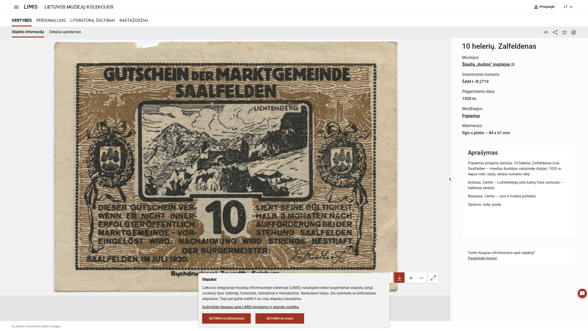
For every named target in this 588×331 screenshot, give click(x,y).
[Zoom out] (421, 277)
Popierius (471, 115)
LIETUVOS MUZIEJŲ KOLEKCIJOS (79, 7)
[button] (195, 308)
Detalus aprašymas (65, 32)
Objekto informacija (28, 32)
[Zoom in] (411, 277)
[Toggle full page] (433, 277)
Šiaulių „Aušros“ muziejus (486, 64)
